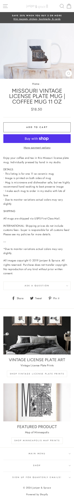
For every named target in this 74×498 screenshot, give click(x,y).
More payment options (37, 147)
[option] (37, 17)
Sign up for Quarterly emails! (37, 477)
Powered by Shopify (37, 494)
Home (35, 84)
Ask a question (37, 285)
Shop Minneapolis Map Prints (37, 440)
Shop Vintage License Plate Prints (37, 373)
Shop (37, 465)
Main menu (37, 453)
